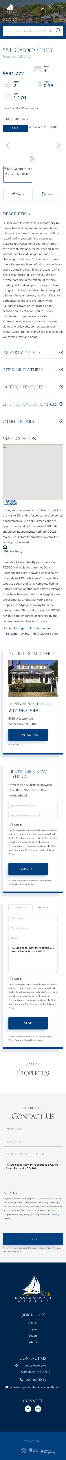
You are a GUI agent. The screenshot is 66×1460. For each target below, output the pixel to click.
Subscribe (28, 869)
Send (28, 1023)
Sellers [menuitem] (33, 1336)
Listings (19, 628)
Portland (12, 634)
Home (7, 628)
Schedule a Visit (45, 908)
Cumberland (43, 628)
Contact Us (28, 735)
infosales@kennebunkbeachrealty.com (35, 1387)
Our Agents (14, 744)
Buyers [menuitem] (32, 1329)
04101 (25, 634)
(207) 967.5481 (43, 8)
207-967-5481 (24, 711)
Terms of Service (30, 1040)
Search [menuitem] (33, 1323)
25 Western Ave (36, 1369)
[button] (58, 31)
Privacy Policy (13, 551)
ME (30, 628)
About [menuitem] (33, 1342)
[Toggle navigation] (59, 8)
